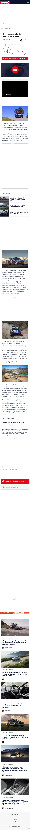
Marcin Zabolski (8, 647)
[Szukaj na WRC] (25, 1)
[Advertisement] (15, 12)
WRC (14, 422)
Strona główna (15, 814)
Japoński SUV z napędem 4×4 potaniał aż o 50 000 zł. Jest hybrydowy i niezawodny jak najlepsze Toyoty (15, 674)
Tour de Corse (20, 422)
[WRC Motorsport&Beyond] (5, 4)
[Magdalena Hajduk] (3, 679)
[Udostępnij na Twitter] (20, 476)
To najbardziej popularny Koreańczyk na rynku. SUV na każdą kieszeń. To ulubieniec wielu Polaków (15, 737)
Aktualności (5, 41)
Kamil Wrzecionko (25, 40)
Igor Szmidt (7, 710)
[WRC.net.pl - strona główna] (2, 28)
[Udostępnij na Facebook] (11, 476)
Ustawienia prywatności (15, 829)
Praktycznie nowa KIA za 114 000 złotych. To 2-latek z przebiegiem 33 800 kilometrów (14, 705)
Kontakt (15, 817)
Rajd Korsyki (8, 422)
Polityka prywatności (15, 826)
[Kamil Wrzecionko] (21, 40)
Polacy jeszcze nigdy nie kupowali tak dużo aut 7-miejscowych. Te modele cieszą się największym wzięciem (15, 642)
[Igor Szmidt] (3, 710)
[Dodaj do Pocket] (14, 476)
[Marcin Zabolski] (3, 647)
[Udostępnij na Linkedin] (17, 476)
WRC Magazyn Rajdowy (15, 824)
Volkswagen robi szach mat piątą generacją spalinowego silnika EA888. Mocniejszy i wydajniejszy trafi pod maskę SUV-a (15, 769)
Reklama (15, 819)
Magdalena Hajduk (9, 679)
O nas (15, 821)
